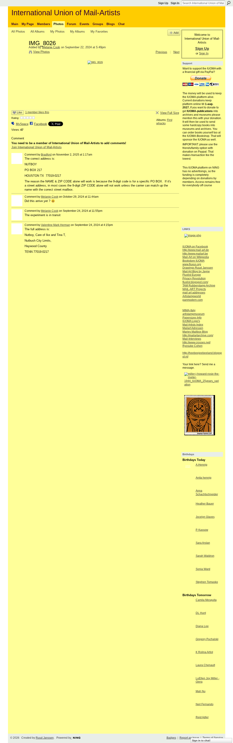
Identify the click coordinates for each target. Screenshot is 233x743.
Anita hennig (203, 477)
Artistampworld (191, 296)
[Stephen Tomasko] (187, 590)
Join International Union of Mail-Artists (36, 147)
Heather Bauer (205, 503)
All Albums (37, 31)
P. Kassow (202, 529)
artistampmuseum (193, 314)
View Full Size (169, 113)
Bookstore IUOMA (193, 260)
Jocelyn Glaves (205, 516)
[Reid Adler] (187, 725)
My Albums (77, 31)
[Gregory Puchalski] (187, 647)
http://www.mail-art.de (195, 250)
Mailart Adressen (192, 328)
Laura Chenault (205, 665)
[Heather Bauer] (187, 512)
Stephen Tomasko (207, 582)
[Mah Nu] (187, 699)
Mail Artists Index (192, 324)
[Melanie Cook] (18, 52)
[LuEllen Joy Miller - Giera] (187, 686)
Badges (171, 737)
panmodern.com (192, 299)
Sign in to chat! (201, 740)
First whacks (164, 121)
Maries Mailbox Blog (195, 331)
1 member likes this (37, 112)
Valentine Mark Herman (55, 225)
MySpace (22, 124)
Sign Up (163, 3)
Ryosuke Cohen (192, 345)
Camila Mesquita (206, 600)
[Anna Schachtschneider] (187, 499)
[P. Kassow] (187, 538)
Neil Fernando (204, 704)
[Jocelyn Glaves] (187, 525)
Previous (161, 52)
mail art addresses (193, 292)
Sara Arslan (203, 542)
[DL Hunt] (187, 621)
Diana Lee (202, 626)
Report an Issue (189, 737)
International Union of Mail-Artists (65, 12)
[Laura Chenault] (187, 673)
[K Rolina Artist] (187, 660)
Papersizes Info (192, 317)
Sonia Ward (203, 569)
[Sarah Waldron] (187, 564)
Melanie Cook (51, 47)
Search (228, 3)
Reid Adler (202, 717)
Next (176, 52)
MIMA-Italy (188, 310)
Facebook (40, 124)
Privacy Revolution (194, 278)
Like (19, 112)
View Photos (41, 52)
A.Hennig (201, 464)
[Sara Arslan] (187, 551)
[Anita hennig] (187, 486)
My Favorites (99, 31)
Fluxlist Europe (191, 274)
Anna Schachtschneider (207, 492)
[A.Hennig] (187, 473)
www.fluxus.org (191, 264)
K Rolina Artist (204, 652)
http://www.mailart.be (195, 253)
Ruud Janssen (45, 737)
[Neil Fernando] (187, 712)
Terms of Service (213, 737)
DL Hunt (201, 613)
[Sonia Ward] (187, 577)
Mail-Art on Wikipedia (195, 257)
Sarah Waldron (205, 555)
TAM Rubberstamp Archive (198, 285)
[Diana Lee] (187, 634)
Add (176, 32)
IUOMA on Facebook (195, 246)
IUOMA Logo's (191, 321)
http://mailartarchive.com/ (197, 335)
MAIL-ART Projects (194, 289)
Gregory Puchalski (207, 639)
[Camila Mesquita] (187, 608)
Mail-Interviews (191, 338)
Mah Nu (200, 691)
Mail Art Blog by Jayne (196, 271)
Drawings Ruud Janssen (197, 267)
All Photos (18, 31)
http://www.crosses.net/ (196, 342)
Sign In (175, 3)
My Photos (57, 31)
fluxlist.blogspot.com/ (195, 282)
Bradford (46, 154)
